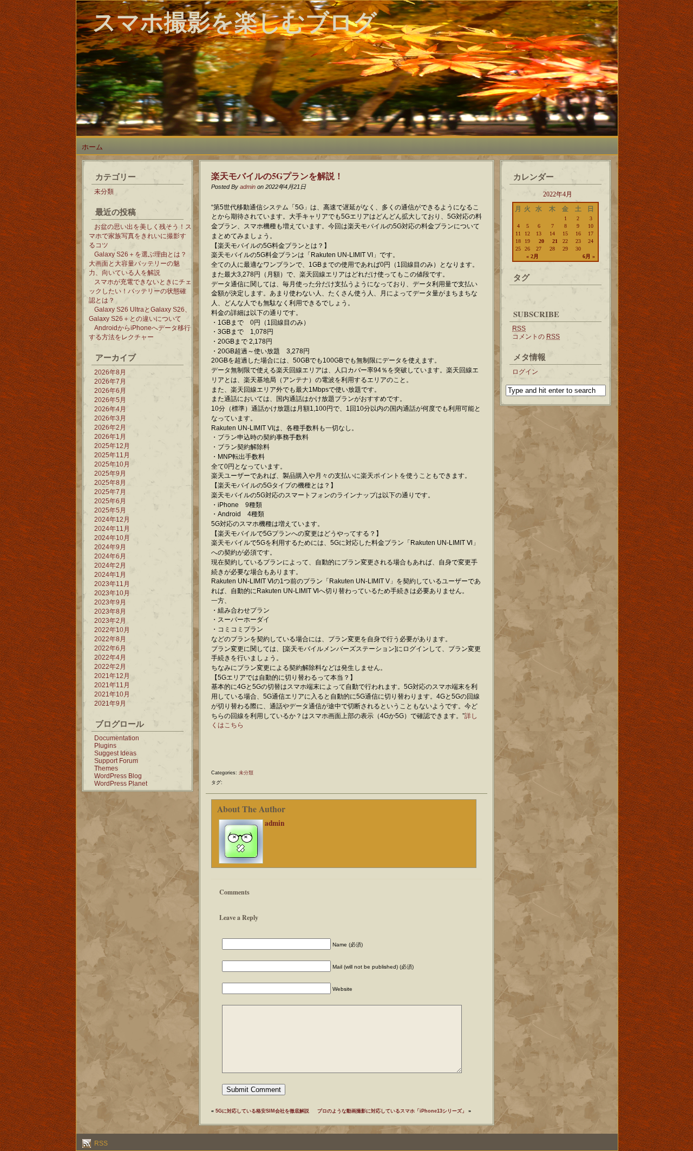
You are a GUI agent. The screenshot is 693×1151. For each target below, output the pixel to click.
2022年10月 (112, 630)
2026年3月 (110, 418)
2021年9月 (110, 703)
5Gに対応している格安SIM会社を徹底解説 (262, 1111)
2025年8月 (110, 482)
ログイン (525, 372)
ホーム (92, 147)
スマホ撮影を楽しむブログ (235, 21)
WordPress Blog (118, 776)
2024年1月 (110, 574)
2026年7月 (110, 381)
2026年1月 (110, 436)
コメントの (536, 336)
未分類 (104, 191)
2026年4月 (110, 409)
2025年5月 (110, 510)
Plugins (105, 745)
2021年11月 (112, 685)
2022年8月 (110, 639)
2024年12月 (112, 519)
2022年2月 (110, 666)
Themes (106, 768)
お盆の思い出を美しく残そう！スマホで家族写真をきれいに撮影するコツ (140, 236)
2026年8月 (110, 372)
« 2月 (532, 256)
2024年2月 (110, 565)
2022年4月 (110, 657)
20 (541, 241)
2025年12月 (112, 446)
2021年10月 (112, 694)
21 (555, 241)
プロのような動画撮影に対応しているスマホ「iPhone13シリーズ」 (392, 1111)
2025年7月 (110, 492)
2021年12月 (112, 676)
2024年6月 (110, 556)
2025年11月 (112, 455)
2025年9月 (110, 473)
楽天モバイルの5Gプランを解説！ (277, 175)
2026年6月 (110, 390)
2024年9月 (110, 547)
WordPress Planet (120, 783)
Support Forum (116, 761)
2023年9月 (110, 602)
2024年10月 (112, 538)
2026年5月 (110, 400)
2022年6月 (110, 648)
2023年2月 (110, 620)
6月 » (589, 256)
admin (248, 186)
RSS (100, 1143)
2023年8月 (110, 611)
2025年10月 (112, 464)
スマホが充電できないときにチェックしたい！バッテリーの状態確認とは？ (140, 291)
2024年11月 (112, 528)
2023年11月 (112, 584)
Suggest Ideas (115, 753)
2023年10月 (112, 593)
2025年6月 (110, 501)
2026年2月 (110, 427)
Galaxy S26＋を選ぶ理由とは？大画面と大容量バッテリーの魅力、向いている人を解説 (138, 264)
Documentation (116, 738)
